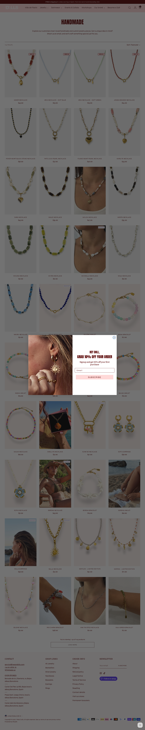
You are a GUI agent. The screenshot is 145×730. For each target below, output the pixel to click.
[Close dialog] (114, 337)
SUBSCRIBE (94, 377)
